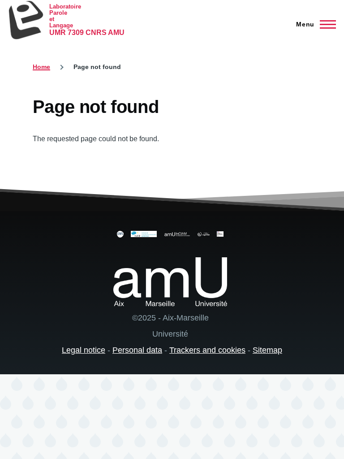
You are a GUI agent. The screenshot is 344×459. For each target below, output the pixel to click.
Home (41, 66)
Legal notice (83, 350)
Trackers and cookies (207, 350)
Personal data (137, 350)
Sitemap (267, 350)
